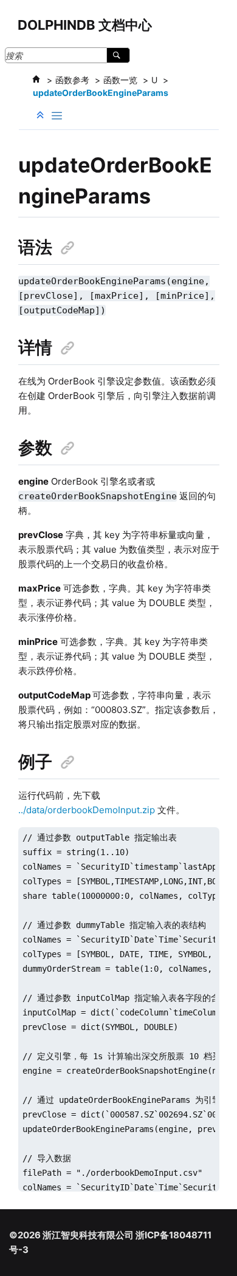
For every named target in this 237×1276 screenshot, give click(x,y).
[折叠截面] (41, 115)
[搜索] (118, 55)
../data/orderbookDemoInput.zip (86, 810)
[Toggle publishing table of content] (56, 115)
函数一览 (120, 80)
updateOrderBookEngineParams (100, 92)
